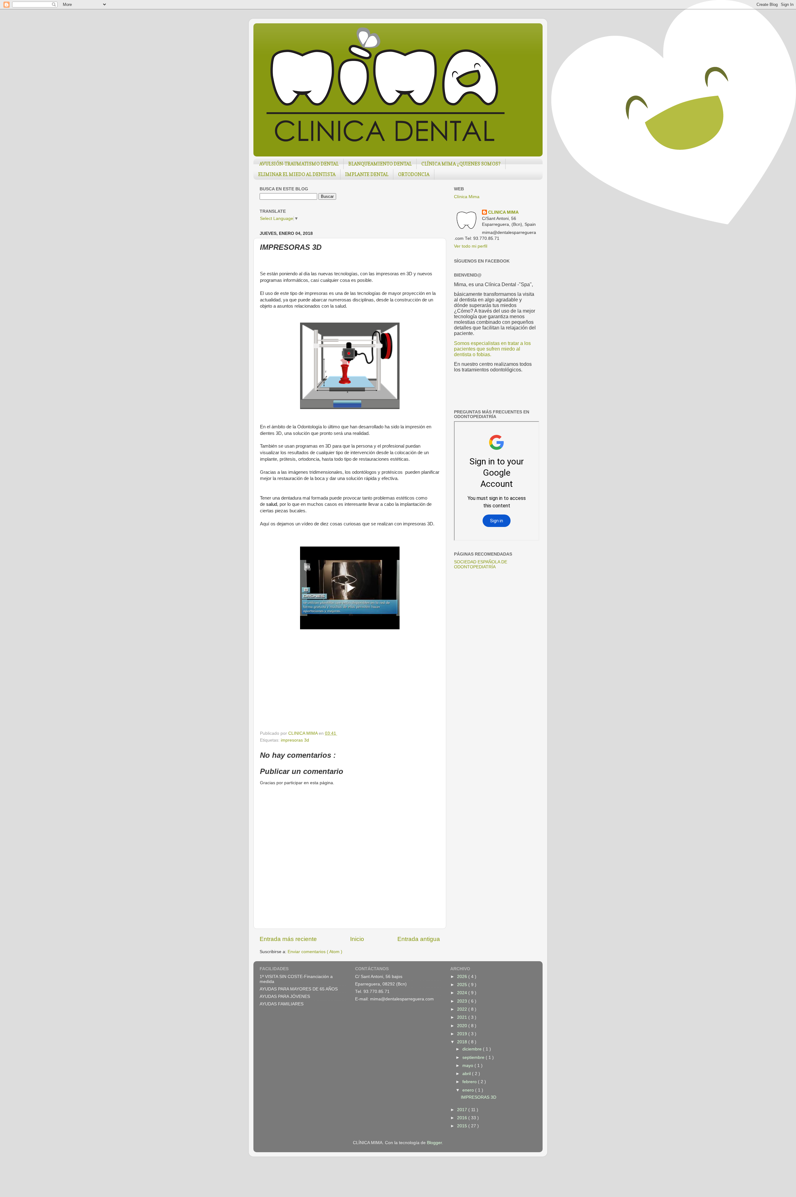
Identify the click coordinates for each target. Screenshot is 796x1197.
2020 (462, 1025)
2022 (462, 1009)
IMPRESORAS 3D (478, 1097)
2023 (462, 1001)
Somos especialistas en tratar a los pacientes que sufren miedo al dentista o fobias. (492, 349)
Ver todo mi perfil (470, 246)
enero (468, 1090)
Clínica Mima (466, 196)
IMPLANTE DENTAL (366, 174)
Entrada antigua (418, 939)
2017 (462, 1109)
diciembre (472, 1049)
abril (467, 1073)
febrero (470, 1081)
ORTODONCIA (413, 174)
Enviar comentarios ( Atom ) (315, 951)
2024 (462, 992)
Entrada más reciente (288, 939)
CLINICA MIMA (503, 212)
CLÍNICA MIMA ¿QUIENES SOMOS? (461, 164)
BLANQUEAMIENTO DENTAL (380, 164)
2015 (462, 1126)
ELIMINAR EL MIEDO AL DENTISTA (297, 174)
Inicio (357, 939)
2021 (462, 1017)
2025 (462, 984)
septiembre (474, 1057)
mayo (468, 1065)
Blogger (434, 1142)
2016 (462, 1117)
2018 (462, 1042)
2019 (462, 1034)
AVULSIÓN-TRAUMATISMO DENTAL (299, 164)
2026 (462, 976)
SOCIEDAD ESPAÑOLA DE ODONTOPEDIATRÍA (480, 564)
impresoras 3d (295, 740)
